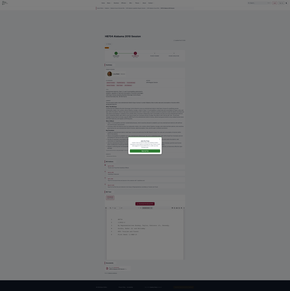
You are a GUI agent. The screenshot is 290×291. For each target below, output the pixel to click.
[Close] (159, 139)
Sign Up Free (145, 151)
